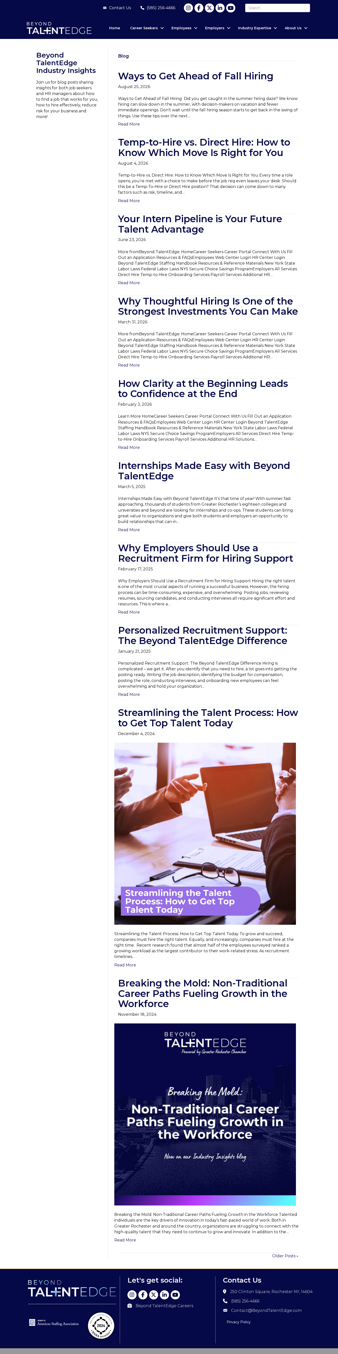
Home (114, 28)
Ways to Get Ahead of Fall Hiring (197, 76)
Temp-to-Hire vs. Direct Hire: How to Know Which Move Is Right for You (204, 147)
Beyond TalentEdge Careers (164, 1305)
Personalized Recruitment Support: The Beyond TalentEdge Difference (202, 635)
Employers (214, 28)
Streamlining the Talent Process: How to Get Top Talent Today (208, 718)
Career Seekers (144, 28)
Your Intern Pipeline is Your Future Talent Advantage (200, 224)
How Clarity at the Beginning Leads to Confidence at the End (203, 389)
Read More (129, 124)
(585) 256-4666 (245, 1301)
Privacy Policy (239, 1322)
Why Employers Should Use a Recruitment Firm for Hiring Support (205, 553)
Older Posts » (285, 1256)
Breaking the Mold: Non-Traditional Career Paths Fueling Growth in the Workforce (203, 993)
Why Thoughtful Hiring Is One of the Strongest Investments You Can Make (208, 306)
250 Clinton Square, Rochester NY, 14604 (271, 1291)
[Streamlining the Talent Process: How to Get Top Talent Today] (205, 833)
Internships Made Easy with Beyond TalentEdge (204, 471)
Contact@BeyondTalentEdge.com (266, 1310)
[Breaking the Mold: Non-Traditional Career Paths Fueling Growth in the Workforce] (205, 1114)
